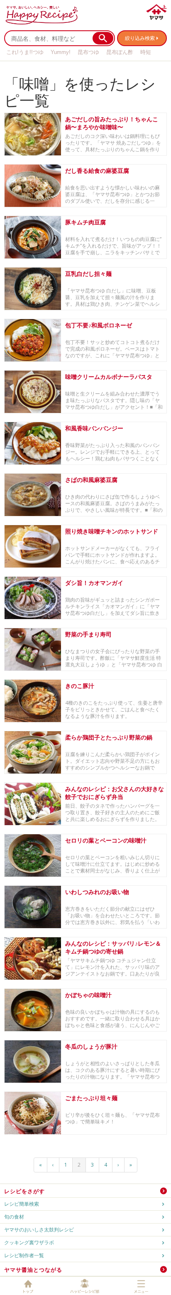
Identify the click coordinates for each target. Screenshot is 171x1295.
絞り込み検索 (140, 38)
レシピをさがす (24, 1191)
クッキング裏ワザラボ (29, 1242)
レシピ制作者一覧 (24, 1255)
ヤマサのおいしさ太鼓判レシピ (39, 1229)
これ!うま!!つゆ (25, 52)
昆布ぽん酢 (119, 52)
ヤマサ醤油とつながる (33, 1269)
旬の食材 (14, 1216)
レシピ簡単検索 (21, 1203)
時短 (145, 52)
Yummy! (61, 52)
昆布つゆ (88, 52)
